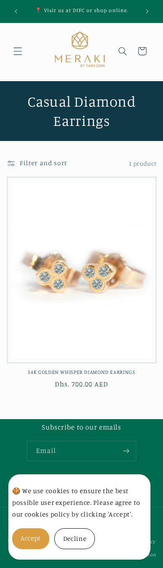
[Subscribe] (126, 451)
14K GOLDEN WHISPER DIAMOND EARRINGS (81, 372)
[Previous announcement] (16, 11)
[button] (17, 51)
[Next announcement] (147, 11)
